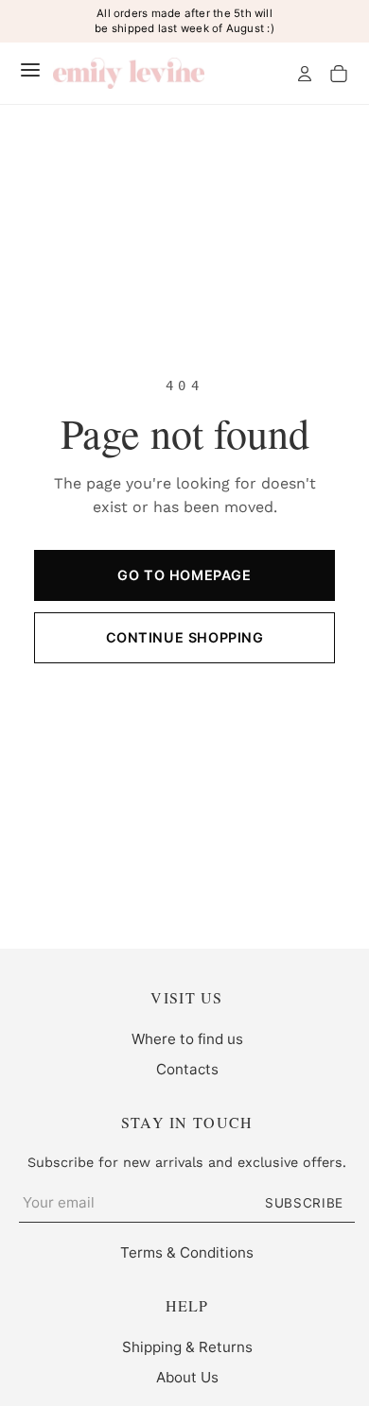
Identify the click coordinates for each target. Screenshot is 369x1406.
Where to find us (187, 1039)
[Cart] (338, 73)
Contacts (187, 1069)
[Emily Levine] (128, 73)
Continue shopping (185, 637)
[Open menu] (30, 70)
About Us (187, 1377)
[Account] (304, 73)
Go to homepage (184, 575)
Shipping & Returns (187, 1347)
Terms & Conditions (187, 1252)
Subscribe (304, 1202)
